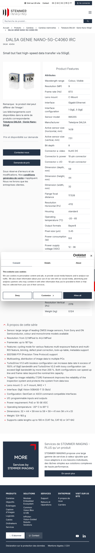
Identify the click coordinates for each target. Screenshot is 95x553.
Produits (17, 28)
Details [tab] (48, 263)
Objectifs (10, 502)
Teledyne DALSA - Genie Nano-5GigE (76, 28)
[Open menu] (90, 12)
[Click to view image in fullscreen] (21, 80)
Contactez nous (21, 152)
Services (10, 527)
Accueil (6, 28)
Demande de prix (22, 162)
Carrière (62, 504)
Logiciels (10, 516)
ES (62, 3)
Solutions (29, 493)
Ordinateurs (11, 523)
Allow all (77, 295)
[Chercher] (88, 21)
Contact (46, 3)
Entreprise (64, 493)
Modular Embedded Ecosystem (28, 501)
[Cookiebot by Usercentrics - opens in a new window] (75, 256)
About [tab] (78, 263)
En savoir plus (68, 473)
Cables (9, 519)
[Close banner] (91, 256)
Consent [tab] (16, 263)
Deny (17, 295)
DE (58, 3)
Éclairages (11, 505)
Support (44, 498)
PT (71, 3)
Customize (46, 295)
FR (66, 3)
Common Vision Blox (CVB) (28, 510)
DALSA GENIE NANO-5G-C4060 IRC (23, 30)
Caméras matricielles (47, 28)
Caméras (30, 28)
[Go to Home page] (14, 12)
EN (53, 3)
